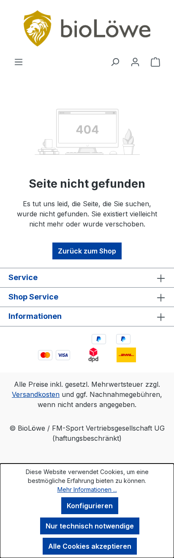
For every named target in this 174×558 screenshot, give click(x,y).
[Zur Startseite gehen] (87, 28)
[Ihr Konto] (135, 61)
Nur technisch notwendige (90, 526)
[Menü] (18, 61)
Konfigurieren (90, 505)
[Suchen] (115, 61)
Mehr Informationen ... (87, 489)
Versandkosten (36, 394)
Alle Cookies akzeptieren (89, 546)
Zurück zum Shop (87, 251)
